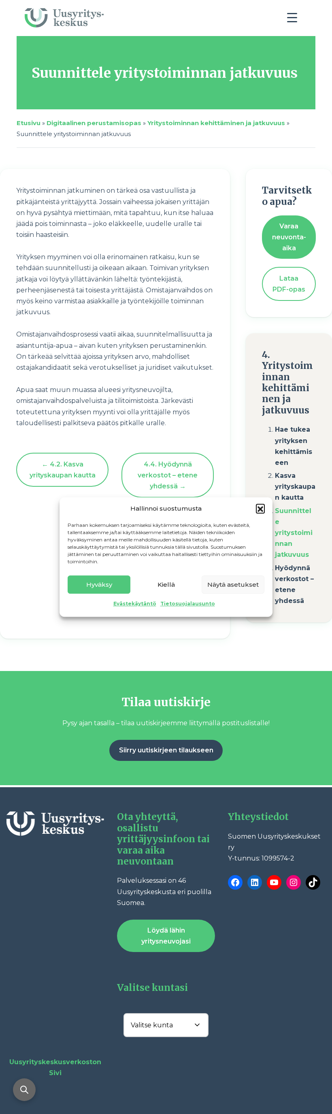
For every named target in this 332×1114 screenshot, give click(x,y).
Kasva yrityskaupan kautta (295, 486)
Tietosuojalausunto (187, 604)
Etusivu (28, 123)
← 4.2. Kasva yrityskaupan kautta (63, 469)
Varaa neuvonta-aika (289, 237)
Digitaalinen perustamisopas (94, 123)
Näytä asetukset (233, 584)
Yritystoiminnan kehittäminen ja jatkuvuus (216, 123)
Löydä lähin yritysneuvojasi (166, 936)
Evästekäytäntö (134, 604)
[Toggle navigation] (295, 20)
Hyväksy (99, 584)
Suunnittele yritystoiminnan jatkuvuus (294, 533)
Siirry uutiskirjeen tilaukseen (166, 750)
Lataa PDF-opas (288, 284)
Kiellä (166, 584)
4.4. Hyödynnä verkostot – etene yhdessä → (168, 475)
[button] (260, 508)
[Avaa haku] (24, 1089)
